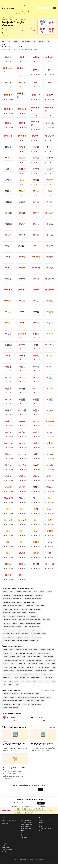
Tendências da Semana (45, 828)
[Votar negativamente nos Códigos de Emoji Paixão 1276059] (20, 415)
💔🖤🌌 (36, 311)
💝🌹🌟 (49, 443)
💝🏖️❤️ (8, 465)
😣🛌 (36, 531)
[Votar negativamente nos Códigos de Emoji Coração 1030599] (7, 338)
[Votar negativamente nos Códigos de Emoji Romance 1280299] (7, 195)
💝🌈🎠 (36, 443)
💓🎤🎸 (22, 224)
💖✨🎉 (36, 377)
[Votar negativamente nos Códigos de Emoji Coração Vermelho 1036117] (7, 99)
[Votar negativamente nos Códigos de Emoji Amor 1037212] (7, 371)
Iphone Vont (22, 663)
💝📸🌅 (36, 465)
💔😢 (22, 322)
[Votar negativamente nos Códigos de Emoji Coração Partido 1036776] (34, 305)
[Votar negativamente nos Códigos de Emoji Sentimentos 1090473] (48, 502)
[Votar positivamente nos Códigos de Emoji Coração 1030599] (4, 338)
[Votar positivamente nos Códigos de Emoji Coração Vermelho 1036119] (32, 115)
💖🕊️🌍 (36, 366)
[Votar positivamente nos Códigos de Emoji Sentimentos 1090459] (18, 513)
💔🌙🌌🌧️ (22, 246)
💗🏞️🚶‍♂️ (8, 410)
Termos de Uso (5, 847)
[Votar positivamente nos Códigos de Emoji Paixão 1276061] (18, 568)
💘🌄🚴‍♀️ (36, 410)
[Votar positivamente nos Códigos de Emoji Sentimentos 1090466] (4, 557)
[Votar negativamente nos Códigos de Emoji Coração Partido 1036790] (48, 283)
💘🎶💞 (49, 432)
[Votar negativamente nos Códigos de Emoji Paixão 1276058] (34, 151)
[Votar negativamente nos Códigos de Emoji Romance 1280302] (34, 436)
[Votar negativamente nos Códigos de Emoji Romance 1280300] (7, 426)
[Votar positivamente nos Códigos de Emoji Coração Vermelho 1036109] (4, 127)
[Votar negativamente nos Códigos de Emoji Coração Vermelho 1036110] (34, 61)
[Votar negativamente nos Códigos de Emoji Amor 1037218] (7, 415)
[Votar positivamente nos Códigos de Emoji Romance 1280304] (4, 162)
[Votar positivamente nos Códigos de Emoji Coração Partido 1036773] (32, 283)
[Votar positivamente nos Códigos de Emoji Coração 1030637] (18, 228)
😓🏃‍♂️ (36, 520)
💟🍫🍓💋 (8, 498)
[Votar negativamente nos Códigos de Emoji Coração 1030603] (7, 404)
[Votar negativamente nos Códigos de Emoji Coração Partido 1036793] (48, 305)
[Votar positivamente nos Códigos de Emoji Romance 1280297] (18, 360)
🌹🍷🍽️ (49, 147)
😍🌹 (36, 509)
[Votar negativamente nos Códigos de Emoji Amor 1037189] (48, 151)
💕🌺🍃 (36, 333)
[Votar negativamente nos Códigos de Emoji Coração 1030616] (34, 228)
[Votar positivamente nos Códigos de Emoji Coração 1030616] (32, 228)
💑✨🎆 (8, 213)
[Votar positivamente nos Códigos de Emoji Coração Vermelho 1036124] (4, 76)
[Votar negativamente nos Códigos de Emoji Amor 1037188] (20, 173)
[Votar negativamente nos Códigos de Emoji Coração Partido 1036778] (7, 283)
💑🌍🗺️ (22, 202)
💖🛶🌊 (8, 377)
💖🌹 (8, 355)
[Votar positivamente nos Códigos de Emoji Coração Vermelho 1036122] (4, 113)
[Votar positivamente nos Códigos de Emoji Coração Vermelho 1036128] (4, 140)
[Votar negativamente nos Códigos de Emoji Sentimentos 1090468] (20, 546)
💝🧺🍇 (49, 465)
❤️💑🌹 (49, 95)
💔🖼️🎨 (49, 311)
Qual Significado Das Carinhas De (35, 660)
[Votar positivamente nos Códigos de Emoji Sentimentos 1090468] (18, 546)
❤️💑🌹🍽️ (8, 109)
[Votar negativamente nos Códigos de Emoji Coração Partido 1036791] (7, 294)
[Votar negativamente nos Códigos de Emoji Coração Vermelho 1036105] (48, 87)
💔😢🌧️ (36, 322)
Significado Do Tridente (21, 649)
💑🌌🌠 (8, 202)
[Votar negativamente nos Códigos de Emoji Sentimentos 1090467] (34, 535)
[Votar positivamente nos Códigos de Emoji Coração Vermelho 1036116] (18, 140)
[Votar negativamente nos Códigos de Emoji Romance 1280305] (7, 217)
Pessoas (25, 2)
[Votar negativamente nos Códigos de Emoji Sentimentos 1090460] (7, 546)
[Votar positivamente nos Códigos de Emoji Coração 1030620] (32, 349)
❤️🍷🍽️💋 (49, 564)
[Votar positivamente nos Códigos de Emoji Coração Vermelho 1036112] (18, 87)
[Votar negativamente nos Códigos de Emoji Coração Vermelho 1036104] (20, 61)
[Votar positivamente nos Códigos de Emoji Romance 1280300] (4, 426)
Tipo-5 (16, 684)
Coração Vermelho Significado (10, 707)
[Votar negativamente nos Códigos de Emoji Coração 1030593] (48, 426)
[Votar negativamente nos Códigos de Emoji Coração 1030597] (20, 502)
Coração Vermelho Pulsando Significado (28, 697)
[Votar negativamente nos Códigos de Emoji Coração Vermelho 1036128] (7, 140)
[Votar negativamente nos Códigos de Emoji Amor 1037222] (34, 447)
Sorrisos (18, 2)
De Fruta (22, 653)
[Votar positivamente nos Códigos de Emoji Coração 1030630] (46, 458)
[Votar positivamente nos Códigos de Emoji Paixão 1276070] (18, 162)
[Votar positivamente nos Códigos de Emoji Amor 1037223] (4, 568)
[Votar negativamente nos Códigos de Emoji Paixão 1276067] (48, 382)
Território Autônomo (8, 674)
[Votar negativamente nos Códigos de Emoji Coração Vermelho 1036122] (7, 113)
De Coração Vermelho (45, 697)
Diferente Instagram (8, 649)
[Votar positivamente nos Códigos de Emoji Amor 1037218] (4, 415)
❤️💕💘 (8, 123)
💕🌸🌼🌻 (22, 333)
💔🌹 (8, 257)
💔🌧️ (36, 246)
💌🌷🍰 (36, 158)
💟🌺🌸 (49, 487)
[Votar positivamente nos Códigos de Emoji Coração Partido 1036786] (18, 305)
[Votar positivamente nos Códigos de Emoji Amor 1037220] (32, 415)
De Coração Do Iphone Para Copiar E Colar (27, 640)
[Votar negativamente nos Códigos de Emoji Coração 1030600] (34, 360)
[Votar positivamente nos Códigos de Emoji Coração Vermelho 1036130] (18, 113)
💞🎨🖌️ (49, 476)
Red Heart (47, 41)
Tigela (10, 681)
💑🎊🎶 (49, 202)
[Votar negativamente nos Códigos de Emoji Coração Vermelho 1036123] (48, 140)
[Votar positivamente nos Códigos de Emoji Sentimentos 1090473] (46, 502)
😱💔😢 (36, 542)
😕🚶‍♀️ (22, 531)
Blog (40, 824)
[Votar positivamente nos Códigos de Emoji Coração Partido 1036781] (32, 294)
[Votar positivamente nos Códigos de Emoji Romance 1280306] (32, 184)
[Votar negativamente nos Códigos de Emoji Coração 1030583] (48, 557)
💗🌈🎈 (8, 388)
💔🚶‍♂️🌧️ (49, 322)
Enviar (40, 789)
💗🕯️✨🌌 (22, 410)
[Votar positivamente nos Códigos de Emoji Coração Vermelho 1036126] (46, 115)
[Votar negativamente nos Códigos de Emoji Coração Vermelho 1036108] (20, 127)
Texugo (4, 681)
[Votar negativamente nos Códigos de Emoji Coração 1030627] (20, 217)
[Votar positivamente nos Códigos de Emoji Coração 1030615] (18, 447)
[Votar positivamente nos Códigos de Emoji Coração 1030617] (32, 393)
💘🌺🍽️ (8, 421)
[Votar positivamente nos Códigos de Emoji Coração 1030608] (46, 371)
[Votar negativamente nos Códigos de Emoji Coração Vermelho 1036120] (48, 127)
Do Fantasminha (31, 653)
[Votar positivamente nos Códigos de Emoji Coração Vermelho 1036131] (32, 99)
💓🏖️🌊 (49, 224)
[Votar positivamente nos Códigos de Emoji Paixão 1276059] (18, 415)
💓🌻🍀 (36, 213)
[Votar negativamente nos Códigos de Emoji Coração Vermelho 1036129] (20, 76)
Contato (4, 845)
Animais (31, 2)
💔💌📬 (36, 279)
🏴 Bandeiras (24, 837)
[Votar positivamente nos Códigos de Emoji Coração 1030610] (4, 239)
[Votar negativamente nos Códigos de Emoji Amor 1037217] (20, 480)
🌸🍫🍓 (22, 147)
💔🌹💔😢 (35, 257)
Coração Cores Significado (22, 637)
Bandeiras (31, 8)
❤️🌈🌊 (22, 564)
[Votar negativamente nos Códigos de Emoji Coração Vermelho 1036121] (48, 61)
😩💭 (8, 542)
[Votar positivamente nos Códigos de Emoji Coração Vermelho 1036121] (46, 61)
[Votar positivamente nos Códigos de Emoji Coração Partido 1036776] (32, 305)
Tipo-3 (4, 684)
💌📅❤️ (36, 169)
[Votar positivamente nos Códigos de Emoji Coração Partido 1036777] (4, 316)
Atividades (31, 5)
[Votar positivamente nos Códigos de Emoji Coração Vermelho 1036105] (46, 87)
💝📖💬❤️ (22, 465)
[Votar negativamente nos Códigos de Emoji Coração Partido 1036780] (7, 250)
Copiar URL (40, 803)
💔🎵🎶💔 (35, 268)
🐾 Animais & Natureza (26, 824)
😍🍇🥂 (49, 509)
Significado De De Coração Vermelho (31, 630)
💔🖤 (22, 311)
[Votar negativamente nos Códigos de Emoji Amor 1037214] (48, 568)
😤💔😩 (49, 531)
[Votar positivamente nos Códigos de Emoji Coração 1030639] (4, 480)
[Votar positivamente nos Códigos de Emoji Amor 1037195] (18, 184)
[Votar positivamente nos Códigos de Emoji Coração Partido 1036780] (4, 250)
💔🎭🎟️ (22, 268)
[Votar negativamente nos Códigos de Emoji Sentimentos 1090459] (20, 513)
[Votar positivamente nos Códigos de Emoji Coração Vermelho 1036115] (32, 140)
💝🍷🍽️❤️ (22, 454)
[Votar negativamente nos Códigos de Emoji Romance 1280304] (7, 162)
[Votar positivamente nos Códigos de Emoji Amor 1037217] (18, 480)
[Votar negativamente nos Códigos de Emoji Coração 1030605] (34, 491)
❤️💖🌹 (22, 123)
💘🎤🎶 (22, 432)
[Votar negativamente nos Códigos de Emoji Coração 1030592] (34, 382)
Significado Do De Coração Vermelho (35, 605)
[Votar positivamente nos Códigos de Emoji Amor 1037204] (18, 579)
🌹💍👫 (8, 158)
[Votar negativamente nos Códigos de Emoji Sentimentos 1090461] (34, 546)
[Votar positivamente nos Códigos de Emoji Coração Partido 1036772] (4, 327)
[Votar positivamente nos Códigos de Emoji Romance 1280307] (32, 480)
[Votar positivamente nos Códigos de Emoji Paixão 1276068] (46, 447)
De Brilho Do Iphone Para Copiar (17, 656)
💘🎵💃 (36, 432)
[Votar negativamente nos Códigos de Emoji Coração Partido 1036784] (48, 261)
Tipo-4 (10, 684)
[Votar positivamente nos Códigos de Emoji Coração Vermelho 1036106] (46, 74)
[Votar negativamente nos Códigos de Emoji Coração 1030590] (48, 349)
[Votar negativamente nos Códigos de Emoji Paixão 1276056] (20, 524)
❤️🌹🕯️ (36, 70)
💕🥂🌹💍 (49, 344)
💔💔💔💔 (49, 290)
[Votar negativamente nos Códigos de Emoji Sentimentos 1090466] (7, 557)
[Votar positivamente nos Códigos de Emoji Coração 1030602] (46, 239)
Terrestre (51, 670)
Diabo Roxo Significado (43, 653)
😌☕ (22, 509)
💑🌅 (50, 191)
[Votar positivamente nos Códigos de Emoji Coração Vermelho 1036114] (4, 87)
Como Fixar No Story (8, 653)
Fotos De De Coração (8, 637)
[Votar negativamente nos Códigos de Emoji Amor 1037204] (20, 579)
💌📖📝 (49, 169)
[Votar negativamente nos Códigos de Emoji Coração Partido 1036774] (48, 272)
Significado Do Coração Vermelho (32, 598)
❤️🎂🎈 (8, 575)
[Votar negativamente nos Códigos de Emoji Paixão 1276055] (7, 173)
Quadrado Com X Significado (17, 667)
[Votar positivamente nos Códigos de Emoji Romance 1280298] (4, 151)
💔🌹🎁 (22, 257)
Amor (9, 41)
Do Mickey (5, 663)
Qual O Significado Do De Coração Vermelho (14, 616)
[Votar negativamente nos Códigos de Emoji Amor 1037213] (7, 206)
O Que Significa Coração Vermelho (11, 612)
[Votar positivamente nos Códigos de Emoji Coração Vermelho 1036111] (46, 99)
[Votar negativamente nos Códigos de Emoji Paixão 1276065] (7, 524)
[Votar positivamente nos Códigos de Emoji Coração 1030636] (32, 426)
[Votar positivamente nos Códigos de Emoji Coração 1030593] (46, 426)
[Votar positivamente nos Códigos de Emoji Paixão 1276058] (32, 151)
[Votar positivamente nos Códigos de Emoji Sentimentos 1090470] (46, 535)
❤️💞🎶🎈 (49, 136)
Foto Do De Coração (36, 637)
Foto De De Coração (32, 616)
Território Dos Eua (7, 677)
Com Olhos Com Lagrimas (34, 656)
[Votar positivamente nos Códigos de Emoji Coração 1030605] (32, 491)
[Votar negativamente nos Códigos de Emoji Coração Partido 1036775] (7, 272)
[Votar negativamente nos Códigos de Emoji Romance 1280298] (7, 151)
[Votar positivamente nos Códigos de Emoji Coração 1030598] (18, 338)
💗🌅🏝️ (49, 377)
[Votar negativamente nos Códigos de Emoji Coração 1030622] (48, 491)
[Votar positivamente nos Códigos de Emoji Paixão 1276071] (46, 513)
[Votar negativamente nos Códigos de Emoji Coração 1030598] (20, 338)
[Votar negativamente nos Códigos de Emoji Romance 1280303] (34, 568)
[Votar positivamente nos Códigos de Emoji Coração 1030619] (32, 458)
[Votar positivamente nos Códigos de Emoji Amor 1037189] (46, 151)
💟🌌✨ (36, 487)
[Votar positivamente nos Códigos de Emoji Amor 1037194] (46, 228)
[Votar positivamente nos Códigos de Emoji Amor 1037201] (18, 195)
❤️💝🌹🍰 (22, 136)
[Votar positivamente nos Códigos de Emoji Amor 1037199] (18, 382)
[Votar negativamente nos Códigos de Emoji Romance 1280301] (34, 206)
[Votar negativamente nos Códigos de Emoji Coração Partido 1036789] (34, 272)
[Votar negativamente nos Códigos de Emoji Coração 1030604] (20, 458)
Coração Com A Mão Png (30, 602)
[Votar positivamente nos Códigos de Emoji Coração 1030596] (18, 469)
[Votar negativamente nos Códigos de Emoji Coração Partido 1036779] (48, 316)
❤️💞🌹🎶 (35, 136)
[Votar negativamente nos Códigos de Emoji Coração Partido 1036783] (34, 261)
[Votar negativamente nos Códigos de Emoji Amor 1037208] (7, 491)
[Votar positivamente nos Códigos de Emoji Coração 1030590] (46, 349)
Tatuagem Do (30, 667)
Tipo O (40, 681)
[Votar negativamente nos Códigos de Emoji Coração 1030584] (7, 360)
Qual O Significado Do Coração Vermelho (13, 605)
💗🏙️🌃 (22, 399)
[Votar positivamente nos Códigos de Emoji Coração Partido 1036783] (32, 261)
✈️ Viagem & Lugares (26, 828)
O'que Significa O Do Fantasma (37, 649)
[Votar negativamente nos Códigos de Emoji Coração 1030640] (48, 469)
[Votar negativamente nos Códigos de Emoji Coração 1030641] (20, 349)
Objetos (18, 8)
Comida (18, 5)
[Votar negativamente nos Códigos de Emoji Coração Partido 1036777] (7, 316)
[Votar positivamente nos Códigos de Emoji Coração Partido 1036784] (46, 261)
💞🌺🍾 (36, 476)
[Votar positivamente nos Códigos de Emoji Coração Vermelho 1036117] (4, 99)
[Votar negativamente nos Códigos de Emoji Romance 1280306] (34, 184)
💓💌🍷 (22, 235)
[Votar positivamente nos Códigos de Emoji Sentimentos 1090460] (4, 546)
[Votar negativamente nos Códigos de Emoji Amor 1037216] (7, 228)
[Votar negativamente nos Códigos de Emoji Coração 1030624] (34, 371)
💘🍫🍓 (22, 421)
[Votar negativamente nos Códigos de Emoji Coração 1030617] (34, 393)
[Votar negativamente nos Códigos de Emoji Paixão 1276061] (20, 568)
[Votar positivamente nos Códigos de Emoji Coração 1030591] (32, 327)
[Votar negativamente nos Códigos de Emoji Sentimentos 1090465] (34, 557)
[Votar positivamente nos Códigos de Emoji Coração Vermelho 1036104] (18, 61)
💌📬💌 (8, 180)
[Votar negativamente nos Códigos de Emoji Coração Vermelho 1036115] (34, 140)
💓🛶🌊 (49, 235)
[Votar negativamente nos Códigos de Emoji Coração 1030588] (7, 469)
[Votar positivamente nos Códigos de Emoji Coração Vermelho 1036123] (46, 140)
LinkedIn (32, 806)
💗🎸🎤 (8, 399)
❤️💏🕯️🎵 (35, 95)
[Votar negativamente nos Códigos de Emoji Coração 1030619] (34, 458)
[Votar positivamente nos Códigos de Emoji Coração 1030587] (18, 393)
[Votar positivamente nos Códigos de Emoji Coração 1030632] (46, 173)
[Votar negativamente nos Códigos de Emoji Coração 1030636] (34, 426)
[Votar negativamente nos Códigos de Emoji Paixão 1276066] (48, 206)
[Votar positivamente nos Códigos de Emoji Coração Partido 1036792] (18, 250)
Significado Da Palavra (40, 670)
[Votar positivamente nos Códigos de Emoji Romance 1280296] (32, 195)
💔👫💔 (22, 279)
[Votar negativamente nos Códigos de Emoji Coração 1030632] (48, 173)
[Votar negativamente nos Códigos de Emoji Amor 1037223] (7, 568)
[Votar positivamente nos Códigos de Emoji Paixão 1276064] (46, 162)
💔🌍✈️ (8, 246)
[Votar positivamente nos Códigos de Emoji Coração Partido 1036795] (18, 294)
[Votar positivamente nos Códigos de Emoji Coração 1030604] (18, 458)
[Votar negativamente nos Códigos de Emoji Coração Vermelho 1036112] (20, 87)
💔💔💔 (36, 290)
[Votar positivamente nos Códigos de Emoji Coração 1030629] (46, 480)
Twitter (21, 806)
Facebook (26, 806)
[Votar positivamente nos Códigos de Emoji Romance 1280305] (4, 217)
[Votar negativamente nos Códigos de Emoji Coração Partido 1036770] (7, 261)
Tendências (19, 14)
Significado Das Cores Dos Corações (12, 619)
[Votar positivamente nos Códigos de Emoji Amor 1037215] (32, 162)
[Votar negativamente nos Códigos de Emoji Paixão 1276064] (48, 162)
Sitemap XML (5, 854)
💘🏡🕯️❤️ (8, 443)
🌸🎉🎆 (36, 147)
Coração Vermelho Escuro (9, 697)
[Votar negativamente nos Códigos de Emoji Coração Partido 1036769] (34, 250)
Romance (40, 41)
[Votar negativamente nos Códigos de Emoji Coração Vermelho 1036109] (7, 127)
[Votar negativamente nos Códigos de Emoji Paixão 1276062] (20, 371)
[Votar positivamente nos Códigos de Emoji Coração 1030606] (4, 349)
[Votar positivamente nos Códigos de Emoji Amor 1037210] (18, 436)
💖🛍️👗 (49, 366)
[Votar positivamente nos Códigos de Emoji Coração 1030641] (18, 349)
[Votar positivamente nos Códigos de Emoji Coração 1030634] (46, 327)
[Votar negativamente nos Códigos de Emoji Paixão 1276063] (34, 217)
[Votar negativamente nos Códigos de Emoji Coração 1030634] (48, 327)
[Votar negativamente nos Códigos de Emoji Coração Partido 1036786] (20, 305)
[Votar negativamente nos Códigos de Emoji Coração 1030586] (20, 239)
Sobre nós (4, 843)
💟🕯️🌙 (36, 498)
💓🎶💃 (36, 224)
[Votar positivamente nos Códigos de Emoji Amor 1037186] (46, 195)
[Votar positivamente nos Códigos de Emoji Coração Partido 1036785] (32, 316)
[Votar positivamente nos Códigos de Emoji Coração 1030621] (4, 184)
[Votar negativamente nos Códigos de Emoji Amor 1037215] (34, 162)
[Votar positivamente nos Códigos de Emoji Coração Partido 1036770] (4, 261)
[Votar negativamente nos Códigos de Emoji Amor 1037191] (48, 415)
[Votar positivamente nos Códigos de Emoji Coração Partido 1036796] (18, 272)
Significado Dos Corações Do (33, 623)
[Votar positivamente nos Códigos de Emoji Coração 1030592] (32, 382)
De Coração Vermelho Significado (31, 619)
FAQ (17, 11)
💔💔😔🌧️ (8, 301)
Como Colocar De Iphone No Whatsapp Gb (13, 660)
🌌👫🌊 (8, 147)
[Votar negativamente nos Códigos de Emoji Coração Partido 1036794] (20, 261)
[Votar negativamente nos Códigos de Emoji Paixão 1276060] (7, 458)
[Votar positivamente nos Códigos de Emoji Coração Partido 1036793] (46, 305)
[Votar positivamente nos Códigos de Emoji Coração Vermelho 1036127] (32, 129)
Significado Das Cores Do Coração (11, 630)
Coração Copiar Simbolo (9, 640)
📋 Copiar (15, 720)
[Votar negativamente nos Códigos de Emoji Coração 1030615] (20, 447)
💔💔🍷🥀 (22, 290)
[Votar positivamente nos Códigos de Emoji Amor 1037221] (46, 184)
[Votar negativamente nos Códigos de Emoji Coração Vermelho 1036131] (34, 99)
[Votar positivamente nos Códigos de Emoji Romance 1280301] (32, 206)
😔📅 (50, 520)
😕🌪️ (8, 531)
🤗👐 (8, 553)
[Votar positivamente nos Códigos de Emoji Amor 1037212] (4, 371)
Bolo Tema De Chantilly (8, 670)
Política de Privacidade (7, 849)
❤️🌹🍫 (36, 57)
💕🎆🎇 (8, 344)
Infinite (41, 663)
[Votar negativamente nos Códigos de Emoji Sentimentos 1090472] (20, 535)
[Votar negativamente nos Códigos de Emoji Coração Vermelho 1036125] (20, 101)
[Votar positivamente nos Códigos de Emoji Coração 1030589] (4, 502)
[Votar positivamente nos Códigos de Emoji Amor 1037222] (32, 447)
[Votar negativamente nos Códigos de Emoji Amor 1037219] (48, 360)
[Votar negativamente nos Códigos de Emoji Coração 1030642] (34, 173)
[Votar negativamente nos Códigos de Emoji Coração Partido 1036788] (48, 294)
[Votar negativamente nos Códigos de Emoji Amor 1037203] (7, 393)
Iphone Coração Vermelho (28, 612)
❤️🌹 (22, 57)
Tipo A (22, 681)
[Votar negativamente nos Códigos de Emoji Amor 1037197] (20, 151)
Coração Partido (26, 41)
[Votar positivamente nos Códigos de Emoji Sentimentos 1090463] (4, 535)
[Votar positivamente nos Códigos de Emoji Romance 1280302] (32, 436)
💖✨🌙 (22, 377)
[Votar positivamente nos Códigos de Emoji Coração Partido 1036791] (4, 294)
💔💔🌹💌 (8, 290)
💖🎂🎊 (36, 355)
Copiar (11, 61)
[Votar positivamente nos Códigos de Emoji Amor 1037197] (18, 151)
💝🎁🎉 (36, 454)
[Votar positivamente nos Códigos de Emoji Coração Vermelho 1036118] (32, 74)
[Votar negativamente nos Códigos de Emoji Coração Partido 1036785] (34, 316)
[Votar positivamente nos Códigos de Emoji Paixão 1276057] (18, 206)
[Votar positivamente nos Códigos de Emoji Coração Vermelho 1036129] (18, 76)
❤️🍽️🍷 (8, 82)
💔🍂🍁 (49, 257)
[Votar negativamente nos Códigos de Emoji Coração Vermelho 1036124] (7, 76)
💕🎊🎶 (22, 344)
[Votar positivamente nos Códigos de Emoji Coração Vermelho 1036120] (46, 127)
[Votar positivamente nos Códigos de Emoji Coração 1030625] (4, 579)
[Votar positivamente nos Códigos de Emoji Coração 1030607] (46, 250)
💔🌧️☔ (49, 246)
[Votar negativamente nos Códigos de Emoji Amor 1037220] (34, 415)
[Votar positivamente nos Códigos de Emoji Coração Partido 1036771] (18, 316)
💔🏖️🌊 (8, 279)
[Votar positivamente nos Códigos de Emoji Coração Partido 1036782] (4, 305)
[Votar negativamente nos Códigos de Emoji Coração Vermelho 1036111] (48, 99)
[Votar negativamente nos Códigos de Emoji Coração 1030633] (34, 502)
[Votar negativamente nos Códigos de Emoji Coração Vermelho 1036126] (48, 115)
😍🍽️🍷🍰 (8, 520)
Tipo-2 (53, 681)
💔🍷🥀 (8, 268)
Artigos (22, 11)
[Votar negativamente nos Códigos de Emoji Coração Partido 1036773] (34, 283)
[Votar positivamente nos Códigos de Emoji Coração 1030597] (18, 502)
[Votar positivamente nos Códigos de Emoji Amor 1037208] (4, 491)
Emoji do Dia (29, 11)
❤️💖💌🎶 (49, 123)
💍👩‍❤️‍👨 (22, 180)
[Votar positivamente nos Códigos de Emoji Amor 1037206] (32, 239)
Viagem (24, 5)
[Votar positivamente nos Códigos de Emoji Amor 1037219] (46, 360)
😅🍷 (50, 498)
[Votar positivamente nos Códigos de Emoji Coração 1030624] (32, 371)
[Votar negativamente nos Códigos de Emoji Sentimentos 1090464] (34, 524)
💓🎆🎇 (8, 224)
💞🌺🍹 (22, 476)
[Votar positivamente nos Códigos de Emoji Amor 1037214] (46, 568)
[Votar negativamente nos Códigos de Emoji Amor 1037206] (34, 239)
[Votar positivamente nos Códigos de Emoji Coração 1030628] (32, 404)
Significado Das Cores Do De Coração (12, 626)
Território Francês (35, 677)
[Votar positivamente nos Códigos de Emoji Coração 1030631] (46, 338)
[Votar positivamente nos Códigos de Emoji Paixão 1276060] (4, 458)
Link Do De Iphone (32, 663)
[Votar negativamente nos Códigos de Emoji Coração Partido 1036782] (7, 305)
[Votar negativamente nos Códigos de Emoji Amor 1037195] (20, 184)
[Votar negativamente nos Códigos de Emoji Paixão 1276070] (20, 162)
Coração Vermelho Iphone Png (10, 609)
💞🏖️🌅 (22, 487)
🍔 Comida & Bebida (26, 826)
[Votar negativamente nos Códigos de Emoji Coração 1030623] (20, 327)
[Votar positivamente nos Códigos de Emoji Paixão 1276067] (46, 382)
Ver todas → (53, 810)
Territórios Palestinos (47, 677)
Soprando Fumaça (50, 660)
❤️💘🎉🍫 (8, 136)
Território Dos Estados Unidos (21, 677)
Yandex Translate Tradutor (42, 667)
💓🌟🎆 (22, 213)
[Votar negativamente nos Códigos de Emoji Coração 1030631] (48, 338)
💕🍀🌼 (49, 333)
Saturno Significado (48, 656)
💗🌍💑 (22, 388)
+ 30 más (3, 44)
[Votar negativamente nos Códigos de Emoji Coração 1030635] (7, 382)
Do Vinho (5, 667)
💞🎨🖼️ (8, 487)
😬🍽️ (22, 542)
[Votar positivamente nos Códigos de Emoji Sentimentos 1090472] (18, 535)
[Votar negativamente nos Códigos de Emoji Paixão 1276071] (48, 513)
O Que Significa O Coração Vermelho (12, 602)
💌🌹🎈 (49, 158)
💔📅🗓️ (22, 301)
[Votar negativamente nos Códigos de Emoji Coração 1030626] (20, 426)
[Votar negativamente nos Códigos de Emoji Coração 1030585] (48, 436)
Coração (3, 41)
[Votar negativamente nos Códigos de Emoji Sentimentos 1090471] (7, 513)
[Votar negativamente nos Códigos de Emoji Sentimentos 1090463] (7, 535)
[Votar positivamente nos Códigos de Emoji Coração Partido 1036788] (46, 294)
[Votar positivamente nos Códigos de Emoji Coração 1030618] (18, 491)
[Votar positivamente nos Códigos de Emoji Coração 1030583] (46, 557)
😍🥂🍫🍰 (22, 520)
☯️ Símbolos (24, 835)
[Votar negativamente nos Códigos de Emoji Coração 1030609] (7, 436)
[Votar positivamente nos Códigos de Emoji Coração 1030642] (32, 173)
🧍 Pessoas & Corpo (26, 822)
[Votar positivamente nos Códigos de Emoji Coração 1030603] (4, 404)
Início (3, 17)
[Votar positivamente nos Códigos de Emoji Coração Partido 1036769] (32, 250)
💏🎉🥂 (22, 191)
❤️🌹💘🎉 (49, 57)
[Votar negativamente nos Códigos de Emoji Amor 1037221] (48, 184)
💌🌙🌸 (22, 158)
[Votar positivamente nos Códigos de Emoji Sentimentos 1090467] (32, 535)
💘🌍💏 (49, 410)
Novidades (27, 14)
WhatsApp (43, 806)
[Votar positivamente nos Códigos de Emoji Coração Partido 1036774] (46, 272)
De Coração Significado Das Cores (11, 633)
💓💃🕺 (8, 235)
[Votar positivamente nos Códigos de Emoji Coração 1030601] (4, 447)
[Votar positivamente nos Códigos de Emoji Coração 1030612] (32, 469)
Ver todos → (53, 727)
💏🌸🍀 (49, 180)
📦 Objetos (23, 833)
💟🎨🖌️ (22, 498)
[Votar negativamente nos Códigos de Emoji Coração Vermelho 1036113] (7, 61)
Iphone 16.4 (14, 663)
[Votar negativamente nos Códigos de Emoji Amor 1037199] (20, 382)
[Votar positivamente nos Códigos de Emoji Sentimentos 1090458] (32, 513)
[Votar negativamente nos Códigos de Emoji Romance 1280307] (34, 480)
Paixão (33, 41)
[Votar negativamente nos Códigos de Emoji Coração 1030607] (48, 250)
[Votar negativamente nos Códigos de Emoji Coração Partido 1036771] (20, 316)
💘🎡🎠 (8, 432)
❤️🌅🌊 (8, 564)
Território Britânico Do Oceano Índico (24, 674)
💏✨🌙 (36, 191)
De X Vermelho (46, 619)
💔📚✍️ (49, 301)
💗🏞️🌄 (36, 399)
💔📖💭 (36, 301)
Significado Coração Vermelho (10, 693)
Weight (53, 667)
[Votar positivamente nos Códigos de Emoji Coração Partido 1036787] (18, 283)
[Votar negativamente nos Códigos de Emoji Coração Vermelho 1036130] (20, 113)
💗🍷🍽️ (36, 388)
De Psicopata (50, 649)
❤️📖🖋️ (22, 575)
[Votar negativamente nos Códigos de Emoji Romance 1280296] (34, 195)
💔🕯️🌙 (8, 311)
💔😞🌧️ (8, 322)
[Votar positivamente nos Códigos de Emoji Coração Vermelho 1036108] (18, 127)
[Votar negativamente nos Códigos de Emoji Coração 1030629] (48, 480)
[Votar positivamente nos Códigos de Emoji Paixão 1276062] (18, 371)
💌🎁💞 (22, 169)
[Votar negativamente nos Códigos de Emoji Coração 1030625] (7, 579)
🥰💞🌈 (22, 553)
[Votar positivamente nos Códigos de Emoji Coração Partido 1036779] (46, 316)
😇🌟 (8, 509)
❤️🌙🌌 (36, 564)
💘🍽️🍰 (36, 421)
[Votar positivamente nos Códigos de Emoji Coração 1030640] (46, 469)
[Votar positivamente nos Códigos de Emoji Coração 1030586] (18, 239)
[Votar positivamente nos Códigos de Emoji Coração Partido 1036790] (46, 283)
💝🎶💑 (49, 454)
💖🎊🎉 (49, 355)
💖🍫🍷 (22, 355)
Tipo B (34, 681)
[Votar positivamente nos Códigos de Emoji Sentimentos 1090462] (18, 557)
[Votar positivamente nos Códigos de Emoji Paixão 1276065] (4, 524)
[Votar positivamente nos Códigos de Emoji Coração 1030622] (46, 491)
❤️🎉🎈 (22, 82)
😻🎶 (50, 542)
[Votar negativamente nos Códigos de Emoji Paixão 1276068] (48, 447)
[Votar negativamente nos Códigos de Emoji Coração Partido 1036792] (20, 250)
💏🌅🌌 (36, 180)
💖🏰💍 (22, 366)
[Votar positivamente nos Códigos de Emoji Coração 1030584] (4, 360)
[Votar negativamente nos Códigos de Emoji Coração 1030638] (20, 404)
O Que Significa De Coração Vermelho (12, 598)
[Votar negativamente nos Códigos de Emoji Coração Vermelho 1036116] (20, 140)
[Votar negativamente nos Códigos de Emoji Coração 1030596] (20, 469)
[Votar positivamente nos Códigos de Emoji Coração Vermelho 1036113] (4, 61)
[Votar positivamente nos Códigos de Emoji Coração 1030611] (46, 393)
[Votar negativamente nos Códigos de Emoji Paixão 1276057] (20, 206)
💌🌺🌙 (8, 169)
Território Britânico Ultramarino (43, 674)
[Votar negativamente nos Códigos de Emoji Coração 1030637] (20, 228)
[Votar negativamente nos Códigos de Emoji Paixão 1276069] (34, 338)
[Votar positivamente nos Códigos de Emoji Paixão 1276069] (32, 338)
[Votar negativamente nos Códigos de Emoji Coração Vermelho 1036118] (34, 74)
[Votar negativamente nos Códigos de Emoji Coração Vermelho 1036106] (48, 74)
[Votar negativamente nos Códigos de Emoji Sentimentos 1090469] (48, 546)
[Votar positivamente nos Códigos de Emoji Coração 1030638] (18, 404)
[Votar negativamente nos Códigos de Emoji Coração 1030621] (7, 184)
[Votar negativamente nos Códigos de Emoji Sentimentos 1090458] (34, 513)
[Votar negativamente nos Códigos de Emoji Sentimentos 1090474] (48, 524)
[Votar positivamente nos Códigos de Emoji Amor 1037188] (18, 173)
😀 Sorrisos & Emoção (26, 820)
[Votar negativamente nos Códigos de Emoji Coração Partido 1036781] (34, 294)
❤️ (50, 553)
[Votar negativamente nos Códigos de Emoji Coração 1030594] (48, 217)
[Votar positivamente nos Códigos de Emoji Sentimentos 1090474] (46, 524)
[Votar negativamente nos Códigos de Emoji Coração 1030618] (20, 491)
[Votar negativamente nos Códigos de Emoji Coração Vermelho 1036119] (34, 115)
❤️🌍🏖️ (8, 57)
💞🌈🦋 (8, 476)
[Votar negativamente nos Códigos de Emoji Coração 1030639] (7, 480)
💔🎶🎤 (49, 268)
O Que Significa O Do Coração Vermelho (30, 609)
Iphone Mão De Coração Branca (24, 670)
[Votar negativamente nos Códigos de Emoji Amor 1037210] (20, 436)
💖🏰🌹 (8, 366)
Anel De (5, 656)
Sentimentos (16, 41)
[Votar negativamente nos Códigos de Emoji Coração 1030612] (34, 469)
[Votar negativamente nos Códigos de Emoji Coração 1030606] (7, 349)
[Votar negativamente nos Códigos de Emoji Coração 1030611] (48, 393)
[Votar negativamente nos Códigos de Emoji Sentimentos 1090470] (48, 535)
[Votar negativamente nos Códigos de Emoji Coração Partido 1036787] (20, 283)
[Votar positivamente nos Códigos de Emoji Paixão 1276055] (4, 173)
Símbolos (24, 8)
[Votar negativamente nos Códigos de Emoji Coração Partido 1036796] (20, 272)
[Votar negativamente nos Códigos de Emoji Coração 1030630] (48, 458)
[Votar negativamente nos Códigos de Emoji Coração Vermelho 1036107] (34, 87)
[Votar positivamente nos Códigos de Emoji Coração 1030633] (32, 502)
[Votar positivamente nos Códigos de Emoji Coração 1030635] (4, 382)
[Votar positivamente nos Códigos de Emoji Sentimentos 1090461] (32, 546)
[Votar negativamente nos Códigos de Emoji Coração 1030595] (48, 404)
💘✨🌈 (22, 443)
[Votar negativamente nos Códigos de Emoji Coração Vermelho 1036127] (34, 129)
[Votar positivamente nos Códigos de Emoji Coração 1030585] (46, 436)
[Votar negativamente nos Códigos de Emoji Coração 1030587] (20, 393)
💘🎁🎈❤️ (49, 421)
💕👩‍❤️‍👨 (36, 344)
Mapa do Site (5, 851)
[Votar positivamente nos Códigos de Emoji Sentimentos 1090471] (4, 513)
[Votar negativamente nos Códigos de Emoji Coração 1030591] (34, 327)
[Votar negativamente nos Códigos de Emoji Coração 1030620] (34, 349)
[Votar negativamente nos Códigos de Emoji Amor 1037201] (20, 195)
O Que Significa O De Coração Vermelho (13, 595)
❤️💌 (50, 82)
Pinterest (37, 806)
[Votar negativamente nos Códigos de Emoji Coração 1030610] (7, 239)
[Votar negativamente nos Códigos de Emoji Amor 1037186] (48, 195)
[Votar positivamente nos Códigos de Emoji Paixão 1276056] (18, 524)
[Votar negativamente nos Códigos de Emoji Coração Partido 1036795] (20, 294)
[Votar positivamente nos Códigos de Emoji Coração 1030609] (4, 436)
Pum (17, 653)
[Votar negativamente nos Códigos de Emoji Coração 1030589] (7, 502)
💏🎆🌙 (8, 191)
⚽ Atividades (24, 830)
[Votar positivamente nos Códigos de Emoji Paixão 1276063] (32, 217)
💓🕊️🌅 (36, 235)
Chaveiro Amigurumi (50, 663)
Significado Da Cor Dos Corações (33, 595)
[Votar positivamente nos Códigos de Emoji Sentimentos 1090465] (32, 557)
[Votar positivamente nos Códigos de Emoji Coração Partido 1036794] (18, 261)
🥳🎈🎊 (36, 553)
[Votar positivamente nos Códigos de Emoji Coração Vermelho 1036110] (32, 61)
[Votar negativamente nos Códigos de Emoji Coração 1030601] (7, 447)
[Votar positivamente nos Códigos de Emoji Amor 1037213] (4, 206)
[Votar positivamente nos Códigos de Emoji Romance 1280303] (32, 568)
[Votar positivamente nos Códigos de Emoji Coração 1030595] (46, 404)
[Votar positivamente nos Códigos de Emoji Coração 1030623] (18, 327)
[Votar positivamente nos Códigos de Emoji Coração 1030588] (4, 469)
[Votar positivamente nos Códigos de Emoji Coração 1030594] (46, 217)
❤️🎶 (36, 82)
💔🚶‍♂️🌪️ (8, 333)
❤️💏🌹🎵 (8, 95)
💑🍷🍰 (36, 202)
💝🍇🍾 (8, 454)
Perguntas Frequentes (44, 820)
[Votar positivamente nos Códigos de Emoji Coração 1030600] (32, 360)
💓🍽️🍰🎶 (49, 213)
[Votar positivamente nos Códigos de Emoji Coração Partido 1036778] (4, 283)
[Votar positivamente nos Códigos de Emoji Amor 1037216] (4, 228)
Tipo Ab (29, 681)
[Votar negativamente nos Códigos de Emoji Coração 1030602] (48, 239)
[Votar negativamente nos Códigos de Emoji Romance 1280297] (20, 360)
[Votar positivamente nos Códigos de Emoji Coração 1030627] (18, 217)
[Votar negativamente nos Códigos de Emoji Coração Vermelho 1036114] (7, 87)
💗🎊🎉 (49, 388)
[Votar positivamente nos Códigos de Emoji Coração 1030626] (18, 426)
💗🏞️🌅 (49, 399)
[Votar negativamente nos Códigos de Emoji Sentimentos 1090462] (20, 557)
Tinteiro (16, 681)
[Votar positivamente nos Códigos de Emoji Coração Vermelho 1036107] (32, 87)
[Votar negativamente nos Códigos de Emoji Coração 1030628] (34, 404)
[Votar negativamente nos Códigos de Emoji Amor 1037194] (48, 228)
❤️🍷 (50, 70)
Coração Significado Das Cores (31, 626)
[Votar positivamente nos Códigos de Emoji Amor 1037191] (46, 415)
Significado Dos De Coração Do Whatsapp (13, 623)
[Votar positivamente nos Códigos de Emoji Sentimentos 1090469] (46, 546)
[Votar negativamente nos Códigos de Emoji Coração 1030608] (48, 371)
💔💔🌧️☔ (49, 279)
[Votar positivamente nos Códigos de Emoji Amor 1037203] (4, 393)
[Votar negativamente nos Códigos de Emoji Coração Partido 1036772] (7, 327)
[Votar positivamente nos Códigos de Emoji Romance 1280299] (4, 195)
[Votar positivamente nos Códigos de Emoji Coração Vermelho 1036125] (18, 101)
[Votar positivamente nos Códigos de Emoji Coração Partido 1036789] (32, 272)
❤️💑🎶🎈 (22, 109)
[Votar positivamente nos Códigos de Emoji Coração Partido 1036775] (4, 272)
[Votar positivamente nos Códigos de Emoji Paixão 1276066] (46, 206)
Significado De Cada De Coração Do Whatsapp (34, 633)
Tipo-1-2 (47, 681)
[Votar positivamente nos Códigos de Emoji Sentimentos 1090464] (32, 524)
